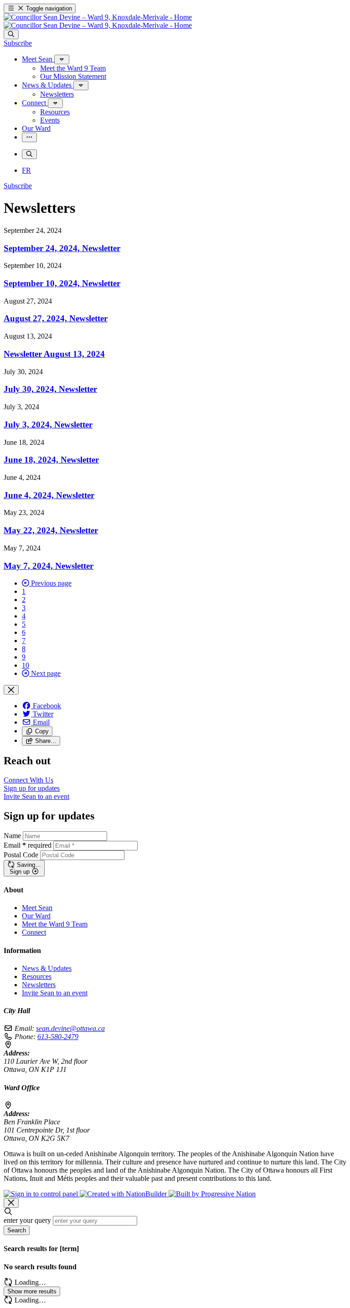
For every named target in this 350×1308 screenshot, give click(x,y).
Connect (34, 932)
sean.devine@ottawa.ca (70, 1028)
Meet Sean (37, 907)
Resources (36, 976)
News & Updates (47, 968)
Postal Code (21, 855)
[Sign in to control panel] (42, 1194)
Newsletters (39, 985)
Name (12, 835)
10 (25, 665)
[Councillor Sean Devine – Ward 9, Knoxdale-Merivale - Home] (98, 21)
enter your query (27, 1220)
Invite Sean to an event (55, 993)
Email (27, 845)
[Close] (11, 690)
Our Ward (36, 916)
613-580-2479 (57, 1036)
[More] (61, 59)
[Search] (11, 34)
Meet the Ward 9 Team (55, 924)
